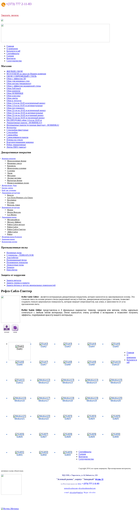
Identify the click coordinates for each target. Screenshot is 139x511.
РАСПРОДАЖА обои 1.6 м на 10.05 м (24, 120)
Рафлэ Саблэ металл (16, 224)
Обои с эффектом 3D (16, 78)
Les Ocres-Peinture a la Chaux (20, 197)
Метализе (11, 175)
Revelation (11, 200)
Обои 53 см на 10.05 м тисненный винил (26, 118)
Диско (9, 173)
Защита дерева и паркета (18, 283)
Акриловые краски (8, 239)
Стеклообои (12, 132)
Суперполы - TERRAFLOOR (20, 255)
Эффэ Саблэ (12, 232)
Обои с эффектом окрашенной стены (24, 86)
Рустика (10, 202)
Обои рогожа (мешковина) (19, 83)
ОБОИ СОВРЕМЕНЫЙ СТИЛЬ (22, 76)
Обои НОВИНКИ (15, 93)
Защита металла (14, 280)
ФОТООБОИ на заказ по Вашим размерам (26, 74)
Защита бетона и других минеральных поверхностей (31, 285)
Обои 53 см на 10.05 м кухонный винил (25, 115)
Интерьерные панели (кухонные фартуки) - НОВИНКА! (33, 125)
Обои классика (13, 96)
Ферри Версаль (14, 212)
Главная (10, 46)
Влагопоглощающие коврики (20, 142)
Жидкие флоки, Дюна (9, 185)
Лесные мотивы (14, 178)
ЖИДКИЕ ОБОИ (15, 71)
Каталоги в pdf (13, 51)
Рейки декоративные (16, 144)
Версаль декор (13, 205)
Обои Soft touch (14, 88)
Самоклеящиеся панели (17, 137)
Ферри (10, 210)
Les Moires (12, 215)
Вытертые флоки (14, 180)
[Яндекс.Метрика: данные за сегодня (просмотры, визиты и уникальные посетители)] (10, 508)
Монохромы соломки (16, 168)
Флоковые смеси (14, 163)
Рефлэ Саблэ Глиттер (16, 229)
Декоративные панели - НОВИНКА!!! (24, 122)
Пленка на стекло (15, 140)
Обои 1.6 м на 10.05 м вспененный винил (26, 103)
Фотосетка (11, 127)
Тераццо (10, 267)
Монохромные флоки (16, 161)
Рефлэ (9, 234)
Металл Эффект (14, 222)
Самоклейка (12, 135)
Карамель (11, 166)
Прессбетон (12, 270)
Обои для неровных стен (18, 81)
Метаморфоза (13, 219)
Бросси (10, 195)
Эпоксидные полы (15, 265)
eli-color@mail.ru (76, 492)
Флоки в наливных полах (18, 183)
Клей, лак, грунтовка (9, 190)
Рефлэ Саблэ (12, 227)
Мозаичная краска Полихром (12, 237)
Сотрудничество (14, 61)
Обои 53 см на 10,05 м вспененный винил (26, 110)
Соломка (11, 171)
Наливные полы (14, 252)
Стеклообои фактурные (17, 130)
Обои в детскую (14, 100)
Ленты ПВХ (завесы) (16, 147)
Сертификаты (13, 53)
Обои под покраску (16, 108)
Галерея (10, 56)
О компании (12, 48)
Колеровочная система (9, 242)
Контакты (11, 58)
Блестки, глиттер (7, 188)
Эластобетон (12, 257)
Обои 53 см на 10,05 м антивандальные (25, 113)
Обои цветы (12, 98)
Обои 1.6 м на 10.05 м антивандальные (25, 105)
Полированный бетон (17, 260)
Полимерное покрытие (17, 262)
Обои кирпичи (13, 91)
